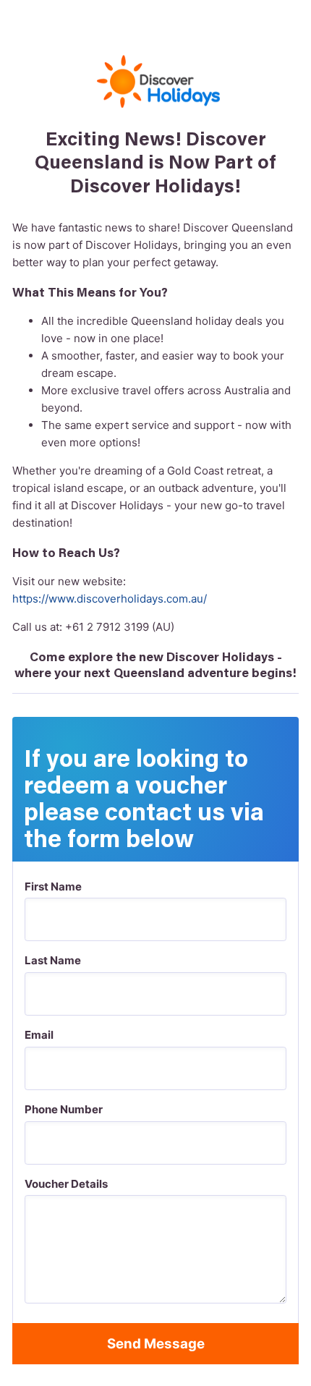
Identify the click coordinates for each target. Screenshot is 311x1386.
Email (39, 1035)
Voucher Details (66, 1184)
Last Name (53, 960)
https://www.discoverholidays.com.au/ (109, 598)
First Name (53, 886)
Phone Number (64, 1109)
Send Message (156, 1343)
